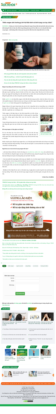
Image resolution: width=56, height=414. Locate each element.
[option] (15, 374)
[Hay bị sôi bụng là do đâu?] (34, 352)
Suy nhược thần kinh (42, 13)
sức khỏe (19, 90)
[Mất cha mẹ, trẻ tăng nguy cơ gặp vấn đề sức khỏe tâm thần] (8, 317)
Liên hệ (52, 383)
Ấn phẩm (45, 383)
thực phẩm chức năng (37, 152)
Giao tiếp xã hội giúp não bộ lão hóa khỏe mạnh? (13, 338)
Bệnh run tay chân (13, 39)
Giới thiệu (49, 383)
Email (12, 280)
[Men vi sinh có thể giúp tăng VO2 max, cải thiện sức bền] (33, 375)
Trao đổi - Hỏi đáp (35, 10)
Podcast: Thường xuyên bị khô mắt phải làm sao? (10, 359)
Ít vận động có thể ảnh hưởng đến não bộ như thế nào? (15, 329)
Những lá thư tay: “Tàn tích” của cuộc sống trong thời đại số (40, 339)
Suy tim (49, 13)
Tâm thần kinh (6, 305)
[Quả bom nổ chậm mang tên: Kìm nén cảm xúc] (47, 317)
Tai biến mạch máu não (30, 13)
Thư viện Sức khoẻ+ (45, 10)
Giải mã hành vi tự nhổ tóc (20, 323)
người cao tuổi (7, 103)
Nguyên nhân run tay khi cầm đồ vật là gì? (46, 122)
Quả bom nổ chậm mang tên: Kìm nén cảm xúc (47, 323)
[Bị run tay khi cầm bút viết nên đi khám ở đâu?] (46, 128)
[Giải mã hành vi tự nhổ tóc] (21, 317)
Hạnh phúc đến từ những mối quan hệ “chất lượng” (34, 323)
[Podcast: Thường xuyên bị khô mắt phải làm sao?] (10, 352)
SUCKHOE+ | (5, 26)
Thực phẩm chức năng (24, 10)
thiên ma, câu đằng (17, 162)
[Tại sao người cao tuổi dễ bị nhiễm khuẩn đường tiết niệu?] (22, 352)
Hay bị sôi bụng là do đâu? (34, 358)
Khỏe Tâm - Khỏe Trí (21, 383)
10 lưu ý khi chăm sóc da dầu (46, 358)
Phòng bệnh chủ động (28, 383)
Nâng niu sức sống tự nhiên (14, 13)
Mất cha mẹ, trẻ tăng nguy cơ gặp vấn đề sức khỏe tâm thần (8, 323)
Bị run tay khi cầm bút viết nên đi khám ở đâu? (46, 133)
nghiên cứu (8, 99)
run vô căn (37, 161)
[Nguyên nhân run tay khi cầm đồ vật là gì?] (46, 118)
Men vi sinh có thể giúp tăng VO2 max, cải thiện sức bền (44, 372)
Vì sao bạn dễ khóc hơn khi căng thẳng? (38, 334)
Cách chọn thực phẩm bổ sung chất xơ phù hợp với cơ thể (20, 372)
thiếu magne (11, 265)
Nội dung (11, 285)
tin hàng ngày (17, 303)
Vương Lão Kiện (44, 265)
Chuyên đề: (4, 13)
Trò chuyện (35, 383)
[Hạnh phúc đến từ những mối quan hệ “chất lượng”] (34, 317)
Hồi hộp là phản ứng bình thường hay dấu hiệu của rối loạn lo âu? (41, 330)
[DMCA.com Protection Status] (28, 401)
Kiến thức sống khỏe (11, 10)
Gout (23, 13)
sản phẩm (29, 152)
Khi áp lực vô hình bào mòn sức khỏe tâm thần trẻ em (14, 334)
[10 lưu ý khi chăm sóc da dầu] (46, 352)
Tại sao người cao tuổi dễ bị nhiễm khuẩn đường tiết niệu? (21, 359)
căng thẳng (28, 265)
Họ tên (12, 278)
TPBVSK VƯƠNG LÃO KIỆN (29, 240)
